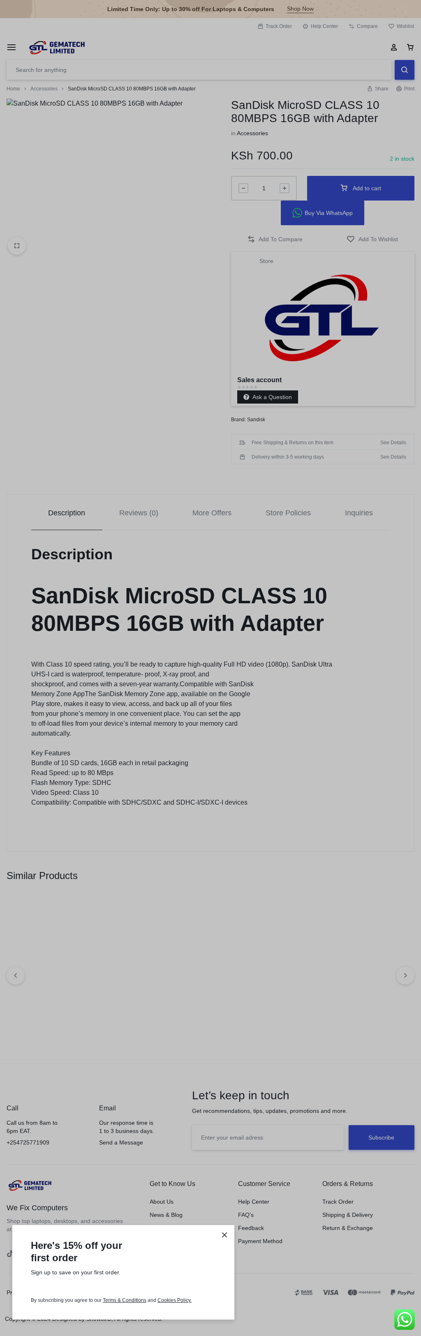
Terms (110, 1300)
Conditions (134, 1300)
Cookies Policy (173, 1300)
